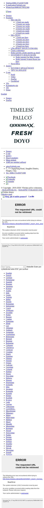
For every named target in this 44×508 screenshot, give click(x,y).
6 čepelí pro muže (22, 33)
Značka (13, 79)
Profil (13, 75)
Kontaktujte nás (12, 86)
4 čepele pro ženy (22, 44)
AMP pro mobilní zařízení (16, 162)
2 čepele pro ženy (22, 40)
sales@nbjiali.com (13, 166)
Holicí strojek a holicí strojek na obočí (25, 53)
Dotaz (8, 90)
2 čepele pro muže (23, 24)
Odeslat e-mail (6, 194)
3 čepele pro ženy (22, 42)
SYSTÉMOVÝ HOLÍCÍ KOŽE (23, 55)
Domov (9, 16)
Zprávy (8, 66)
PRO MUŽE (16, 20)
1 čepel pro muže (22, 22)
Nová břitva (15, 64)
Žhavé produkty (12, 158)
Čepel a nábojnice (18, 51)
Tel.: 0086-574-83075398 (16, 173)
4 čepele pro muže (23, 29)
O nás (8, 72)
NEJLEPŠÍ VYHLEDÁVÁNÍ (30, 190)
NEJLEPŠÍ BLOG (9, 190)
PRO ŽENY (16, 35)
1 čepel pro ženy (22, 37)
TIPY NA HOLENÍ (18, 70)
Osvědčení (15, 81)
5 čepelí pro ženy (22, 46)
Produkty (9, 18)
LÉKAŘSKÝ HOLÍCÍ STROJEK (24, 48)
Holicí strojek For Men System (27, 57)
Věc (7, 83)
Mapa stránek (11, 160)
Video (13, 77)
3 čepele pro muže (23, 26)
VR (7, 88)
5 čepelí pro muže (22, 31)
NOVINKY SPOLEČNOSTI (22, 68)
